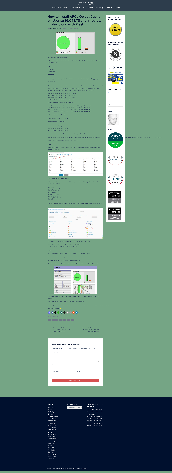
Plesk (72, 320)
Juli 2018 (50, 445)
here (68, 257)
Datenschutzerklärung (100, 7)
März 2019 (50, 432)
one (68, 57)
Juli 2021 (50, 409)
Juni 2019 (50, 431)
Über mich (84, 7)
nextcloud (73, 28)
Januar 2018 (51, 456)
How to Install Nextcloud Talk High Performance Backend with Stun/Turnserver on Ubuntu (95, 418)
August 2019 (51, 429)
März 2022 (50, 407)
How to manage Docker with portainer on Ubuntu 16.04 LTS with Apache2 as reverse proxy (61, 329)
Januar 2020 (51, 425)
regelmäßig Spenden (63, 8)
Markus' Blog (86, 2)
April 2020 (50, 423)
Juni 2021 (50, 411)
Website (78, 371)
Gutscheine (81, 8)
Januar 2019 (51, 436)
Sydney (78, 468)
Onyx (61, 320)
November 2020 (52, 416)
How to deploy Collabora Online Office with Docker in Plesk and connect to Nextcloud (90, 329)
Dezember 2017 (52, 458)
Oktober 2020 (51, 418)
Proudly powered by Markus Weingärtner (57, 468)
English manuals (74, 7)
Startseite (54, 7)
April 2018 (50, 451)
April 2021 (50, 413)
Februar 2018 (51, 454)
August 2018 (51, 443)
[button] (49, 312)
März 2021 (50, 414)
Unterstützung (89, 8)
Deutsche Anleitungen (63, 7)
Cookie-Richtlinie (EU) (99, 8)
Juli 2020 (50, 422)
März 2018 (50, 452)
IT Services (117, 7)
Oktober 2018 (51, 440)
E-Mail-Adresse (56, 371)
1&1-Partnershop (109, 8)
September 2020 (52, 420)
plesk (77, 28)
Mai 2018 (50, 449)
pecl (65, 320)
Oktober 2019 (51, 427)
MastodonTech (110, 7)
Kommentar (55, 352)
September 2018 (52, 441)
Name (53, 364)
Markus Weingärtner (55, 28)
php (68, 320)
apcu (49, 320)
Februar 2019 (51, 434)
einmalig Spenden (74, 8)
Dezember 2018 (52, 438)
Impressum (90, 7)
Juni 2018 (50, 447)
